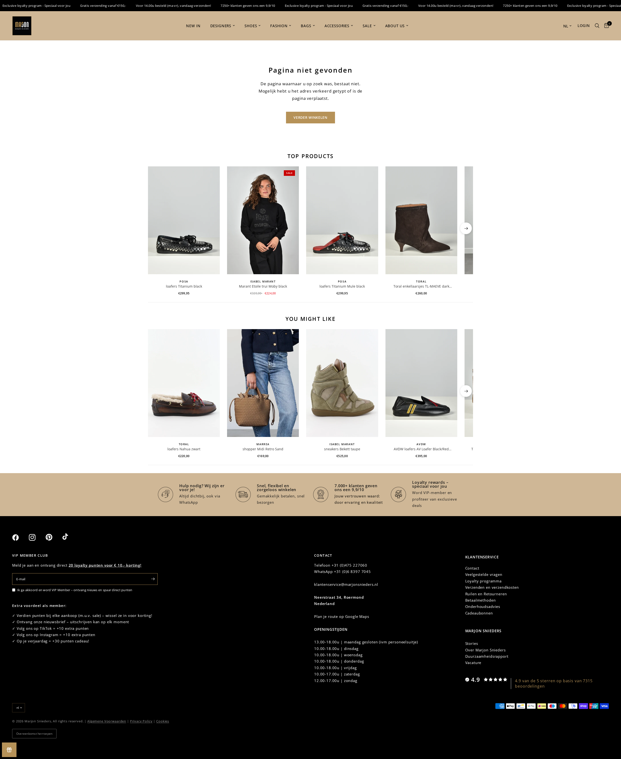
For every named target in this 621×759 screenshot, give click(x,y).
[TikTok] (70, 537)
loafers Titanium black (184, 286)
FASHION (278, 25)
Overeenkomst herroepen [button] (34, 734)
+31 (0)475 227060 (349, 565)
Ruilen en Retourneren (486, 593)
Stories (471, 643)
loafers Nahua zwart (183, 449)
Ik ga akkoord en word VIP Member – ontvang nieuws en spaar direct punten (74, 590)
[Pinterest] (53, 537)
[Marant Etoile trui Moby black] (263, 220)
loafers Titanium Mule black (342, 286)
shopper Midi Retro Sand (263, 449)
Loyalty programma (483, 581)
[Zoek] (597, 25)
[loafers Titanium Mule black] (342, 220)
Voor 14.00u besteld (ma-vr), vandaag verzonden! (160, 5)
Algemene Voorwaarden (106, 721)
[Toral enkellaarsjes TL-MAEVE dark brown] (421, 220)
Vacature (473, 662)
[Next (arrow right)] (466, 228)
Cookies (162, 721)
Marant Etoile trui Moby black (263, 286)
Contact (472, 568)
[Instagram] (36, 537)
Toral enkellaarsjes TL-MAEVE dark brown (421, 286)
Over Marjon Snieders (485, 650)
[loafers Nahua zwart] (184, 383)
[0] (605, 25)
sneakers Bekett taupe (342, 449)
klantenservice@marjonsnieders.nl (346, 584)
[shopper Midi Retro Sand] (263, 383)
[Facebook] (20, 537)
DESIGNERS (220, 25)
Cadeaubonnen (479, 613)
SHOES (251, 25)
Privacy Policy (141, 721)
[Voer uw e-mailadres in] (153, 579)
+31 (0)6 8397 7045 (352, 571)
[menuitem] (193, 25)
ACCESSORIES (337, 25)
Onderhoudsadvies (482, 606)
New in (193, 25)
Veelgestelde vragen (483, 574)
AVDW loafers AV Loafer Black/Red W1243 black (421, 449)
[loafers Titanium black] (184, 220)
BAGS (306, 25)
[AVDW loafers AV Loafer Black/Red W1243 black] (421, 383)
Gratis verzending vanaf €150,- (91, 5)
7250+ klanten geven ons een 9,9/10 (235, 5)
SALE (367, 25)
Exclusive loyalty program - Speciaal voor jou (306, 5)
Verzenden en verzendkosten (492, 587)
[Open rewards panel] (9, 749)
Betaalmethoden (480, 600)
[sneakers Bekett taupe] (342, 383)
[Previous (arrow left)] (155, 228)
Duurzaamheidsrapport (486, 656)
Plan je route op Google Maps (341, 616)
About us (395, 25)
